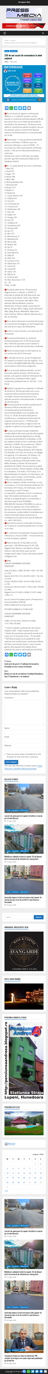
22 (35, 1178)
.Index (7, 51)
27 (24, 1182)
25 (13, 1182)
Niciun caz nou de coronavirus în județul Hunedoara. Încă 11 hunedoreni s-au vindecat (23, 674)
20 (24, 1178)
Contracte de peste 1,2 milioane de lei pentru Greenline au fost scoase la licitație (21, 664)
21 (30, 1178)
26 (19, 1182)
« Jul (6, 1191)
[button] (4, 33)
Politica (22, 1350)
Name (6, 728)
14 (30, 1173)
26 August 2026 (11, 905)
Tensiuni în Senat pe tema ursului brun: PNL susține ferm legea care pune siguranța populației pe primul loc (24, 1338)
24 (7, 1182)
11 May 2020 (13, 62)
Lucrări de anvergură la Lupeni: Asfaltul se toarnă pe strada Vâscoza (24, 798)
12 (19, 1173)
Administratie (24, 810)
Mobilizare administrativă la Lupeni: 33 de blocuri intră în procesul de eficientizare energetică (24, 839)
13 (24, 1173)
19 (19, 1178)
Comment (9, 697)
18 (13, 1178)
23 (41, 1178)
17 (7, 1178)
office (6, 62)
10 (7, 1173)
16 (41, 1173)
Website (7, 745)
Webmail (11, 1143)
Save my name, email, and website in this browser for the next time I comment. (24, 755)
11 (13, 1173)
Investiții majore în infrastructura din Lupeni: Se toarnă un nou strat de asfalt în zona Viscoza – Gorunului (24, 880)
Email (6, 737)
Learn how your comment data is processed (23, 767)
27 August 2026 (11, 821)
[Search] (43, 33)
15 (35, 1173)
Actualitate (14, 51)
